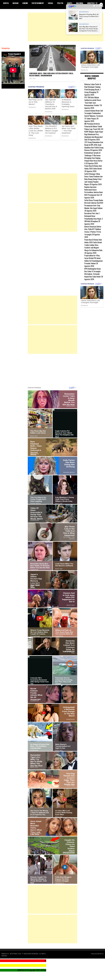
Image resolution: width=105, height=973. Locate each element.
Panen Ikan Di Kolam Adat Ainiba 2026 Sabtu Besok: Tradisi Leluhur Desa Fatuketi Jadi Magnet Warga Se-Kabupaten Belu (93, 245)
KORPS (69, 3)
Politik (60, 3)
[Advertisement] (65, 27)
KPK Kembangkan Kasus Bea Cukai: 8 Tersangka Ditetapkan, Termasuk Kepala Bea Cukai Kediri (92, 272)
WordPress (100, 953)
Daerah (16, 3)
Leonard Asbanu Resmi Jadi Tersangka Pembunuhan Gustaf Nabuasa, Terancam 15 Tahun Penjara (93, 114)
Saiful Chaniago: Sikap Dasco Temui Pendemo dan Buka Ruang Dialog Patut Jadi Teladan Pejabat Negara (93, 179)
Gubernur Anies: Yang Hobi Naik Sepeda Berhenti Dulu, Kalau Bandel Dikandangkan (51, 74)
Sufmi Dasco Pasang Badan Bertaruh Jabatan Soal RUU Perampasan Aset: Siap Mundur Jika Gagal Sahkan (93, 204)
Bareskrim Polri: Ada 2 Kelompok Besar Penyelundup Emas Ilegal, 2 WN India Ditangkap (93, 217)
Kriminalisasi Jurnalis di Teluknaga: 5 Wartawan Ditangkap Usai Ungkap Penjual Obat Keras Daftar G (93, 158)
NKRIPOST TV (92, 3)
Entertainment (38, 3)
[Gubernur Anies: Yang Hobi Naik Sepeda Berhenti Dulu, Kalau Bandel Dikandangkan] (52, 58)
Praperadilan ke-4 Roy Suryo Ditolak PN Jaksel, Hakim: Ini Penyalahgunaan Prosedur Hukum (93, 259)
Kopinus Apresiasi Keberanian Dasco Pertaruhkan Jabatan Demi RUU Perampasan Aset (93, 191)
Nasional (79, 3)
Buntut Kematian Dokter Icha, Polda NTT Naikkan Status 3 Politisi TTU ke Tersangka (92, 230)
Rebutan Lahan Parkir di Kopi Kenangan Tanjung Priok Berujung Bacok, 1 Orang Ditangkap (92, 88)
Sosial (50, 3)
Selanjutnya (6, 48)
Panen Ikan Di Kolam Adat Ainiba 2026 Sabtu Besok (93, 167)
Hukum (25, 3)
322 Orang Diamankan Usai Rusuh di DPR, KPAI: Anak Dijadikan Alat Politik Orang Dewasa (93, 146)
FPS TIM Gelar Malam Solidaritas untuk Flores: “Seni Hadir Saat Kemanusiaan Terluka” (92, 101)
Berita (6, 3)
